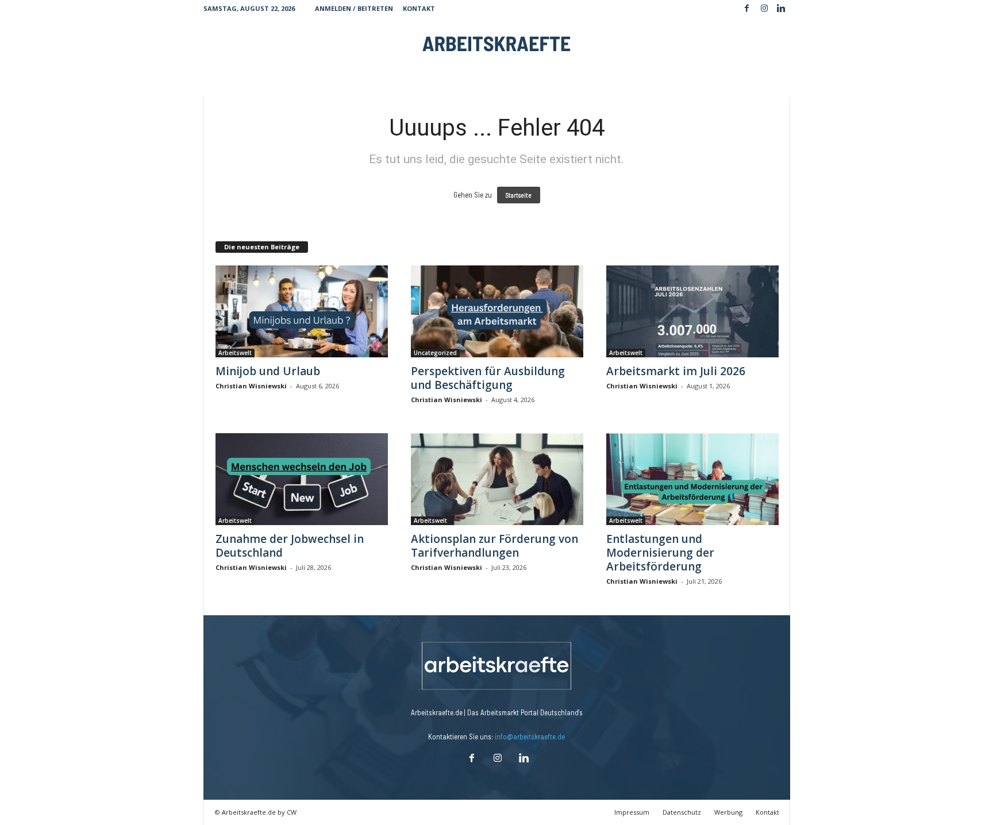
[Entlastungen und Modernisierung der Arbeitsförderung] (692, 479)
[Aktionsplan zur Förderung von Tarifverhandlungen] (497, 479)
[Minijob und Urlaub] (301, 311)
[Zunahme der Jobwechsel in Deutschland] (301, 479)
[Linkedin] (781, 8)
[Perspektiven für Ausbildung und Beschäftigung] (497, 311)
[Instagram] (764, 8)
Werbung (728, 812)
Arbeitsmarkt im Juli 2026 (675, 371)
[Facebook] (747, 8)
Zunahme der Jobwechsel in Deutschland (289, 545)
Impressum (631, 812)
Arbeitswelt (235, 353)
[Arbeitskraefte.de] (496, 43)
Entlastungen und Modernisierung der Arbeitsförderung (660, 552)
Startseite (519, 195)
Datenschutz (682, 812)
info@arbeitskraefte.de (530, 736)
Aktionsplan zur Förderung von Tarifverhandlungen (494, 545)
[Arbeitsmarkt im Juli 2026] (692, 311)
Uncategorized (435, 353)
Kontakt (419, 8)
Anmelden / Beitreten (354, 8)
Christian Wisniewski (251, 385)
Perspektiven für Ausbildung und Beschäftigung (488, 378)
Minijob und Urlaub (267, 371)
